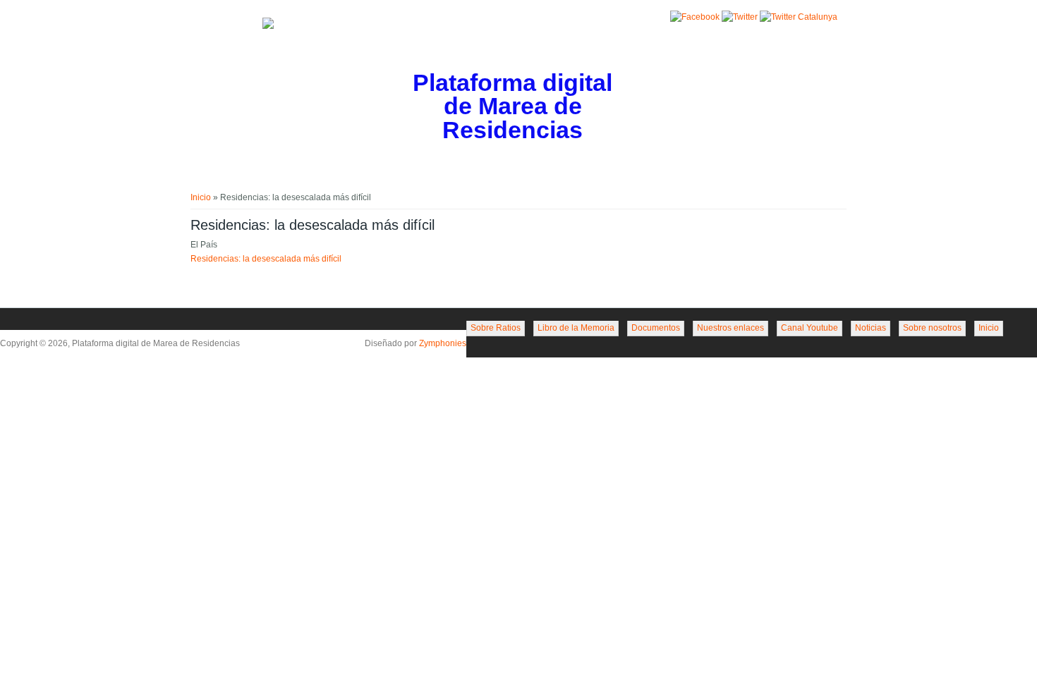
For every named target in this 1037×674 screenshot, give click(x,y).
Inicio (200, 197)
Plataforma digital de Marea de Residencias (512, 106)
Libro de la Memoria (576, 328)
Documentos (655, 328)
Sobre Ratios (496, 328)
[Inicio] (268, 26)
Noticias (870, 328)
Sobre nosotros (932, 328)
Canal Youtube (809, 328)
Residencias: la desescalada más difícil (265, 259)
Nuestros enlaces (730, 328)
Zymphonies (442, 343)
